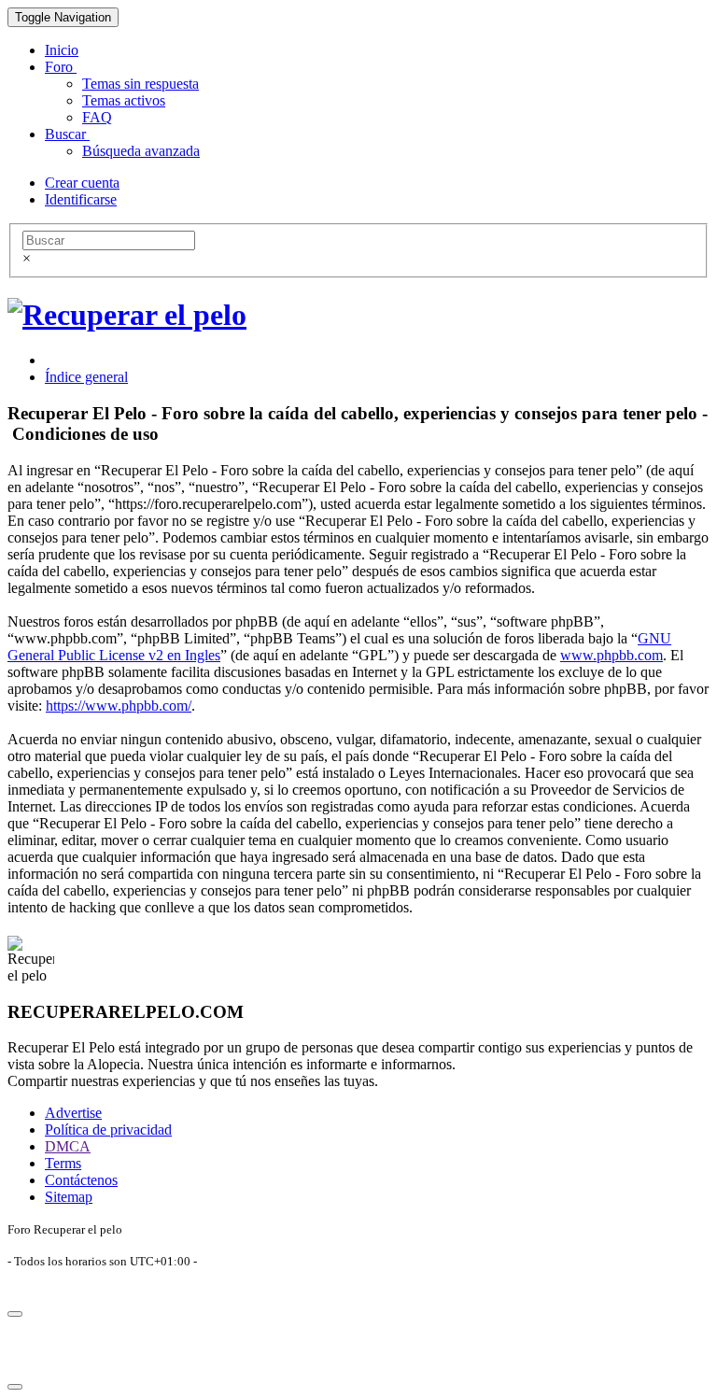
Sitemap (68, 1197)
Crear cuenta (82, 183)
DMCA (68, 1146)
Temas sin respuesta (140, 84)
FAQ (97, 117)
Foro (61, 67)
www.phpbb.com (611, 655)
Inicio (61, 50)
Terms (63, 1163)
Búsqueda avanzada (141, 151)
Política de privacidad (108, 1129)
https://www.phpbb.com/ (118, 705)
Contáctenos (81, 1180)
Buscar (67, 134)
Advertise (73, 1113)
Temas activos (123, 100)
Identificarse (81, 199)
